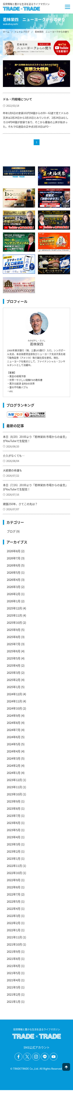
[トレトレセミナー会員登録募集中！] (19, 172)
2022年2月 (13, 923)
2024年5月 (13, 744)
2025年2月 (13, 680)
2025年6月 (13, 651)
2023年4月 (13, 837)
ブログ (11, 531)
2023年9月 (13, 801)
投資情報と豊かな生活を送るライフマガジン (26, 4)
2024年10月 (14, 708)
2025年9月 (13, 630)
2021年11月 (14, 937)
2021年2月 (13, 994)
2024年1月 (13, 773)
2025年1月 (13, 687)
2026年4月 (13, 580)
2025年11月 (14, 615)
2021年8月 (13, 959)
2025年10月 (14, 622)
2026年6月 (13, 565)
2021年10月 (14, 944)
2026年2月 (13, 594)
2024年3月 (13, 758)
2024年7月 (13, 730)
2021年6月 (13, 966)
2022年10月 (14, 873)
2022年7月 (13, 894)
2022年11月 (14, 866)
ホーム (6, 31)
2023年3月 (13, 844)
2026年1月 (13, 601)
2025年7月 (13, 644)
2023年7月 (13, 816)
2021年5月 (13, 973)
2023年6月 (13, 823)
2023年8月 (13, 808)
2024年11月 (14, 701)
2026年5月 (13, 572)
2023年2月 (13, 851)
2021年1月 (13, 1001)
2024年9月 (13, 715)
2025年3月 (13, 672)
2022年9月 (13, 880)
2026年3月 (13, 587)
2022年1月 (13, 930)
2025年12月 (14, 608)
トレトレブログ (21, 31)
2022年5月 (13, 901)
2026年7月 (13, 558)
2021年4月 (13, 980)
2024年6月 (13, 737)
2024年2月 (13, 765)
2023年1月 (13, 858)
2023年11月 (14, 787)
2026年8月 (13, 551)
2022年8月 (13, 887)
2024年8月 (13, 723)
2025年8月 (13, 637)
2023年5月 (13, 830)
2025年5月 (13, 658)
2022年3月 (13, 916)
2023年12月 (14, 780)
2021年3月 (13, 987)
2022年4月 (13, 908)
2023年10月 (14, 794)
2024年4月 (13, 751)
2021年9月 (13, 951)
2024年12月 (14, 694)
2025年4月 (13, 665)
